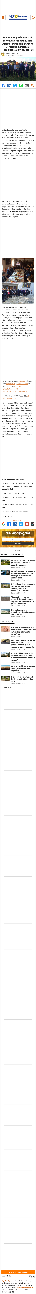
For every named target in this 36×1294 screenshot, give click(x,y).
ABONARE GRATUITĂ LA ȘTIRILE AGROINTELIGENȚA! (18, 533)
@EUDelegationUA (10, 389)
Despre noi (7, 1276)
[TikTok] (32, 524)
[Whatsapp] (21, 85)
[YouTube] (27, 524)
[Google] (3, 524)
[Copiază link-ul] (32, 85)
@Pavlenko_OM (22, 383)
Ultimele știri (7, 621)
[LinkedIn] (9, 85)
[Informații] (33, 17)
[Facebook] (3, 85)
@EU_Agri (18, 386)
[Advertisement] (18, 7)
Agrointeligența (7, 1281)
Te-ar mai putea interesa (12, 554)
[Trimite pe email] (27, 85)
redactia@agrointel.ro (25, 1288)
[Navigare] (3, 17)
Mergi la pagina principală (18, 1272)
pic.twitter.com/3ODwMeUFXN (15, 391)
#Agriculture (10, 383)
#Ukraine (21, 381)
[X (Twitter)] (15, 85)
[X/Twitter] (21, 524)
